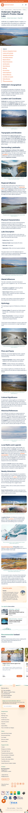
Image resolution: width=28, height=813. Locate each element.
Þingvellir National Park (7, 546)
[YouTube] (20, 784)
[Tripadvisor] (23, 784)
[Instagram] (18, 784)
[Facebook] (12, 784)
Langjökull (11, 518)
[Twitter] (15, 784)
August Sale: (5, 1)
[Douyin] (12, 786)
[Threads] (15, 786)
